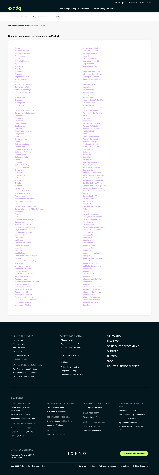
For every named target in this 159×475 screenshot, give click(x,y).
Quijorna (86, 152)
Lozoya (18, 258)
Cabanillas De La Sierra (24, 108)
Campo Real (20, 115)
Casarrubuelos (21, 123)
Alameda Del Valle (22, 51)
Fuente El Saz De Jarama (25, 198)
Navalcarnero (88, 97)
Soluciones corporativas (123, 346)
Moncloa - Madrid (90, 51)
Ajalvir (17, 48)
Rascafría (87, 154)
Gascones (19, 211)
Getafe (18, 214)
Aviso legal (125, 466)
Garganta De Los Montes (25, 206)
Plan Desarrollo (19, 344)
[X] (80, 454)
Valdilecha (87, 261)
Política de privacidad (107, 466)
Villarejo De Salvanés (91, 297)
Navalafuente (88, 92)
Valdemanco (88, 243)
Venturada (87, 268)
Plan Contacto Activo (21, 355)
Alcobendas (20, 56)
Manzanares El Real (91, 66)
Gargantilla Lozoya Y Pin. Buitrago (29, 209)
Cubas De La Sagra (23, 165)
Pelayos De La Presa (91, 123)
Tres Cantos (88, 232)
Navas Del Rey (89, 102)
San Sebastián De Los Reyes (95, 188)
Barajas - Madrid (90, 53)
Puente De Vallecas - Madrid (27, 281)
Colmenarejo (20, 154)
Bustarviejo (19, 105)
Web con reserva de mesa (71, 347)
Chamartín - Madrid (23, 287)
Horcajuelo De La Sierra (25, 227)
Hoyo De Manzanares (23, 230)
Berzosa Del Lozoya (23, 90)
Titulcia (86, 211)
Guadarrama (20, 222)
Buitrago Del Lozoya (23, 102)
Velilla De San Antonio (92, 266)
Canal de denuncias (87, 466)
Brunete (18, 100)
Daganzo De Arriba (22, 167)
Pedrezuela (87, 121)
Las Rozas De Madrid (23, 245)
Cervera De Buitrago (23, 131)
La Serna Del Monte (23, 243)
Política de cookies (140, 466)
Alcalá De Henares (22, 53)
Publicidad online (70, 367)
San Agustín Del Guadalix (93, 175)
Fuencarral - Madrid (23, 294)
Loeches (18, 250)
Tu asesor (132, 2)
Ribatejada (87, 160)
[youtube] (84, 454)
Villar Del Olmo (89, 294)
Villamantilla (88, 284)
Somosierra (88, 201)
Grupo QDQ (114, 336)
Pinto (85, 134)
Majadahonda (88, 64)
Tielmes (86, 209)
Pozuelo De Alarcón (91, 139)
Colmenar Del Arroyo (23, 149)
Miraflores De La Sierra (92, 74)
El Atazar (18, 173)
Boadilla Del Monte (22, 92)
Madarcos (19, 263)
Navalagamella (89, 95)
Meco (85, 69)
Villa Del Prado (89, 274)
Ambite (18, 69)
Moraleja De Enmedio (91, 79)
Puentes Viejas (89, 149)
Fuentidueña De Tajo (23, 201)
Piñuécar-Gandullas (91, 136)
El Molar (18, 183)
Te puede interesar (20, 359)
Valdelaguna (88, 240)
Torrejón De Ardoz (90, 214)
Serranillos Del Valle (91, 196)
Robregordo (88, 170)
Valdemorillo (88, 248)
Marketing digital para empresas (74, 8)
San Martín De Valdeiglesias (94, 185)
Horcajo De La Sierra (23, 224)
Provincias (25, 17)
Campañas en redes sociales (72, 374)
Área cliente (145, 2)
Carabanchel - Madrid (24, 297)
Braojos (18, 95)
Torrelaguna (88, 222)
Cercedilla (19, 128)
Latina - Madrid (89, 58)
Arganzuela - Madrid (91, 48)
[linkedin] (76, 454)
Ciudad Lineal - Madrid (24, 274)
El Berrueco (20, 175)
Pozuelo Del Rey (89, 141)
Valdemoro (87, 250)
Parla (85, 115)
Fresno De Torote (22, 193)
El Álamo (18, 170)
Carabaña (19, 121)
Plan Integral (17, 351)
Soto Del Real (88, 204)
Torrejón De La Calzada (92, 217)
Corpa (17, 160)
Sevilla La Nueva (89, 198)
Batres (17, 82)
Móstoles (87, 87)
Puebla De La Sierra (91, 147)
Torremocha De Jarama (93, 227)
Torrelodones (88, 224)
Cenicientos (20, 126)
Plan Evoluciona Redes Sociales (25, 372)
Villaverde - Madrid (23, 305)
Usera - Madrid (21, 271)
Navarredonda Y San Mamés (95, 100)
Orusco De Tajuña (90, 110)
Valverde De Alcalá (90, 263)
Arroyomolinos (21, 79)
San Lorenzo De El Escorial (94, 180)
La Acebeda (20, 235)
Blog (110, 361)
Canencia (19, 118)
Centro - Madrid (22, 284)
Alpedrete (19, 66)
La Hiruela (19, 240)
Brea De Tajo (20, 97)
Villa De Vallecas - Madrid (25, 300)
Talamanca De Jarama (92, 206)
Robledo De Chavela (91, 167)
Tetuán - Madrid (21, 279)
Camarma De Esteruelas (25, 113)
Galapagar (19, 204)
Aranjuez (18, 74)
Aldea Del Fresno (22, 61)
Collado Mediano (22, 144)
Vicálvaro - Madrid (22, 266)
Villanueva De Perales (92, 292)
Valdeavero (87, 237)
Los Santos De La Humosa (26, 256)
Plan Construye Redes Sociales (25, 369)
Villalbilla (86, 276)
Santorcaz (87, 193)
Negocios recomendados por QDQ (46, 17)
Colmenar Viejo (21, 157)
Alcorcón (19, 58)
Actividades (13, 17)
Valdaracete (88, 235)
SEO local (64, 362)
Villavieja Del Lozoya (91, 302)
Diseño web (67, 340)
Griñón (18, 217)
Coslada (18, 162)
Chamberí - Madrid (23, 268)
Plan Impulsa (18, 340)
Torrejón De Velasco (91, 219)
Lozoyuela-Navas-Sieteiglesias (28, 261)
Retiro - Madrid (21, 292)
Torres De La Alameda (92, 230)
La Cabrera (19, 237)
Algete (17, 64)
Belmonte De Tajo (22, 87)
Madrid (86, 56)
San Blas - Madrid (22, 276)
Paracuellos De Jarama (92, 113)
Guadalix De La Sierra (24, 219)
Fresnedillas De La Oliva (25, 191)
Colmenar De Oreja (23, 152)
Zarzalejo (86, 305)
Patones (86, 118)
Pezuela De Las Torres (92, 128)
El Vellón (18, 185)
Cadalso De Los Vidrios (24, 110)
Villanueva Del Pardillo (92, 289)
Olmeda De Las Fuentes (93, 108)
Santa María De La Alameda (94, 191)
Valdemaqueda (89, 245)
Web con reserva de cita (70, 344)
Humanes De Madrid (23, 232)
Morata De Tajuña (90, 84)
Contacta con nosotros (134, 453)
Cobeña (18, 141)
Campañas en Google (69, 371)
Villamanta (87, 281)
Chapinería (19, 134)
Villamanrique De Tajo (92, 279)
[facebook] (68, 454)
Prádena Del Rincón (91, 144)
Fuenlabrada (20, 196)
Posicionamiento (70, 355)
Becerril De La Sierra (23, 84)
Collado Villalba (21, 147)
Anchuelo (19, 71)
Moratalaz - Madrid (91, 61)
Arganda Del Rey (22, 77)
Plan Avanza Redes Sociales (24, 376)
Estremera (19, 188)
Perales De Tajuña (90, 126)
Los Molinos (20, 253)
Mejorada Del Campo (91, 71)
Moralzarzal (87, 82)
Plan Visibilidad (19, 348)
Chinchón (19, 136)
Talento (112, 356)
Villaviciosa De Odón (91, 300)
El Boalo (18, 178)
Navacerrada (88, 90)
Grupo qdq (120, 2)
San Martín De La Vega (92, 183)
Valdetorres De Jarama (92, 258)
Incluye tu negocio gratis (104, 8)
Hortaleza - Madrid (23, 302)
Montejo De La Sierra (91, 77)
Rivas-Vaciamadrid (91, 162)
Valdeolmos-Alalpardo (92, 253)
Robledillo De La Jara (91, 165)
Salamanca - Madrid (23, 289)
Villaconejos (88, 271)
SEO (62, 358)
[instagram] (72, 454)
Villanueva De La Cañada (93, 287)
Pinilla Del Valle (89, 131)
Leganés (18, 248)
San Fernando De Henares (94, 178)
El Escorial (19, 180)
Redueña (86, 157)
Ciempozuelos (21, 139)
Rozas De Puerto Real (92, 173)
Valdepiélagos (89, 256)
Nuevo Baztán (88, 105)
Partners (112, 351)
